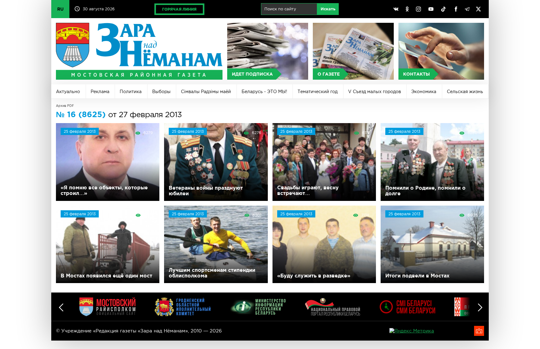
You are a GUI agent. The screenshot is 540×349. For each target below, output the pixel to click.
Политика (131, 91)
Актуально (68, 91)
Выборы (161, 91)
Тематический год (318, 91)
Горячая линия (179, 9)
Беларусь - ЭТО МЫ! (264, 91)
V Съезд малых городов (374, 91)
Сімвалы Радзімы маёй (206, 91)
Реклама (100, 91)
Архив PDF (65, 105)
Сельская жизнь (465, 91)
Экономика (423, 91)
